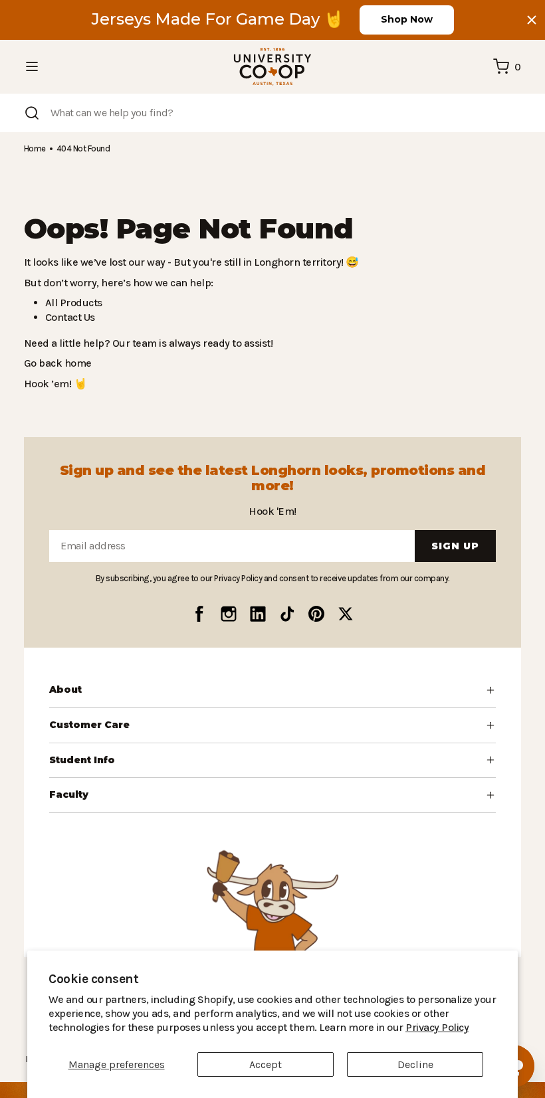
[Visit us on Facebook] (199, 613)
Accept (265, 1064)
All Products (71, 302)
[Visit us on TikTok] (287, 613)
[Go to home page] (272, 67)
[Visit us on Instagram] (228, 613)
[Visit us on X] (345, 613)
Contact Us (69, 317)
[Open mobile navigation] (32, 66)
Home (34, 148)
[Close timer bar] (531, 20)
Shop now (407, 19)
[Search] (32, 113)
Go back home (56, 363)
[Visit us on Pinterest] (316, 613)
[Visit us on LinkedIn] (258, 613)
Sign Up (455, 546)
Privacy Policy (338, 1027)
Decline (415, 1064)
